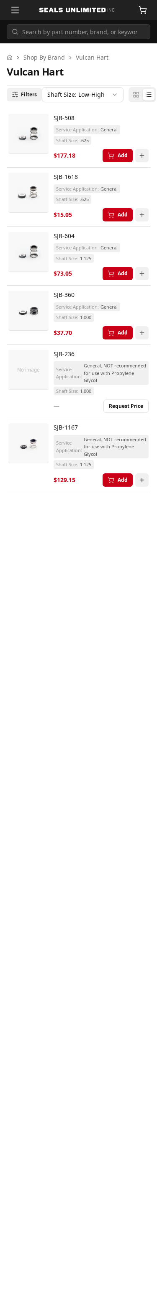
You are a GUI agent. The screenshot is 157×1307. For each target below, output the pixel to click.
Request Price (126, 406)
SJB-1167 (66, 427)
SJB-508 (64, 118)
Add (123, 155)
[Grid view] (136, 95)
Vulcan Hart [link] (92, 57)
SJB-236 (64, 354)
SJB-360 (64, 295)
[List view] (148, 95)
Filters (29, 94)
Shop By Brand (44, 57)
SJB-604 (64, 236)
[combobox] (83, 94)
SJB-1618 (66, 177)
